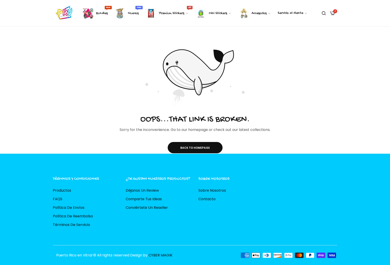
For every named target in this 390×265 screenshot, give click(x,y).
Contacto (207, 198)
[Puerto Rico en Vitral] (63, 13)
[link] (292, 13)
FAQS (57, 198)
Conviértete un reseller (147, 207)
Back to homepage (195, 148)
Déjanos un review (142, 190)
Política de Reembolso (73, 216)
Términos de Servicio (71, 224)
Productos (62, 190)
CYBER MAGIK (160, 255)
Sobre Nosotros (212, 190)
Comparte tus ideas (144, 198)
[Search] (324, 13)
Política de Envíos (68, 207)
